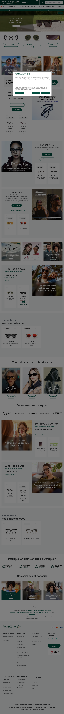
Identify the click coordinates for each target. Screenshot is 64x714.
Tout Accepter (45, 92)
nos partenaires (36, 77)
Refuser (36, 92)
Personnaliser (19, 92)
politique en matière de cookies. (26, 89)
